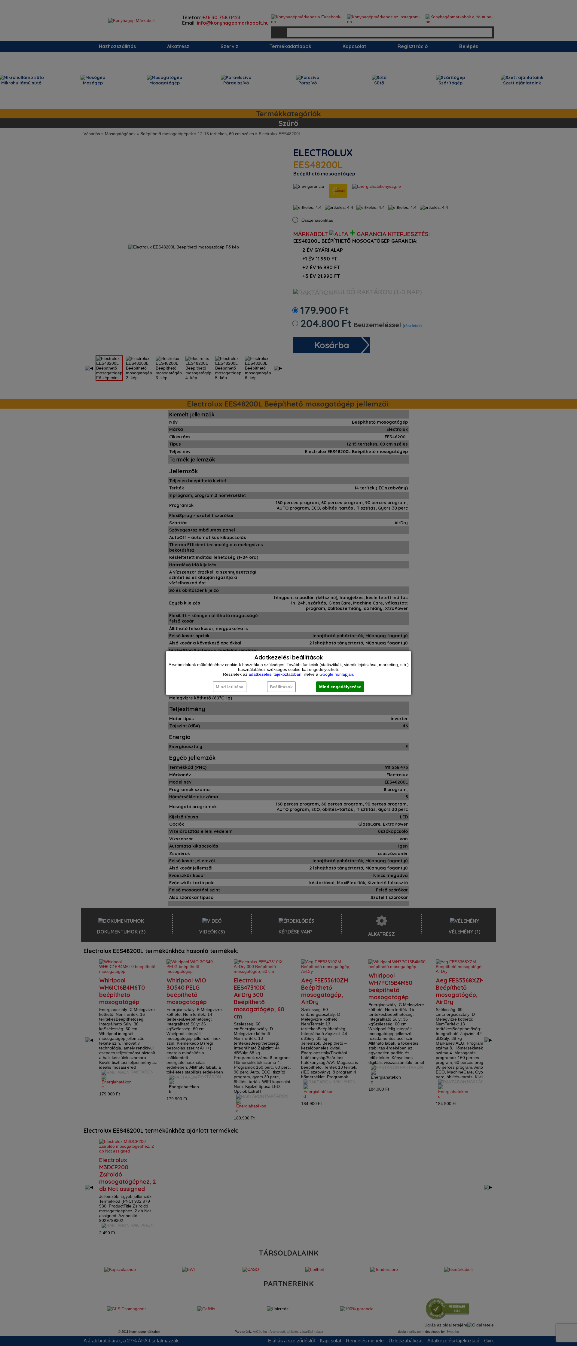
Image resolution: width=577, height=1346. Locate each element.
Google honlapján (336, 674)
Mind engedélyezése (340, 686)
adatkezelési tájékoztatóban (275, 674)
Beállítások (281, 686)
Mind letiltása (229, 686)
